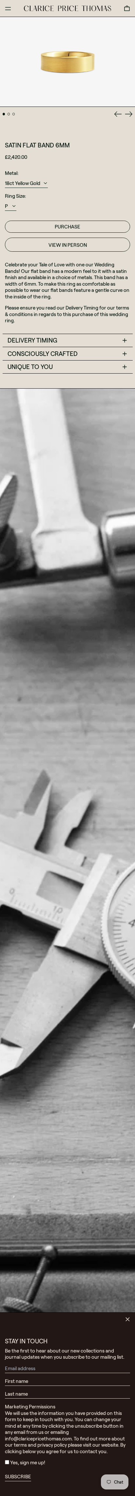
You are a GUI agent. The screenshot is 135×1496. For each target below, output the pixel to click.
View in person (67, 245)
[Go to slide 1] (4, 114)
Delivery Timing (32, 340)
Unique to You (30, 366)
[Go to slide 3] (13, 114)
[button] (127, 8)
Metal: (11, 173)
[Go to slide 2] (9, 114)
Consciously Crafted (43, 353)
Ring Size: (15, 196)
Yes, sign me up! (27, 1462)
